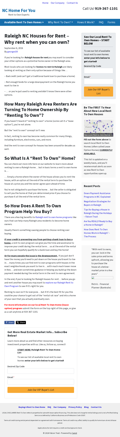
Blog (86, 407)
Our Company (57, 3)
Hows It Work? (86, 22)
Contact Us (72, 3)
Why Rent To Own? (59, 22)
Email (10, 377)
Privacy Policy (75, 407)
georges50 (12, 51)
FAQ (101, 22)
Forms (111, 22)
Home (45, 3)
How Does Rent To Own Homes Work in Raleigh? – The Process (97, 233)
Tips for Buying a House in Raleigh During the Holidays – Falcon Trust (98, 213)
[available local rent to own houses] (98, 128)
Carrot (74, 433)
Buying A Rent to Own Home (32, 407)
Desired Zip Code (16, 366)
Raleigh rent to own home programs (53, 217)
